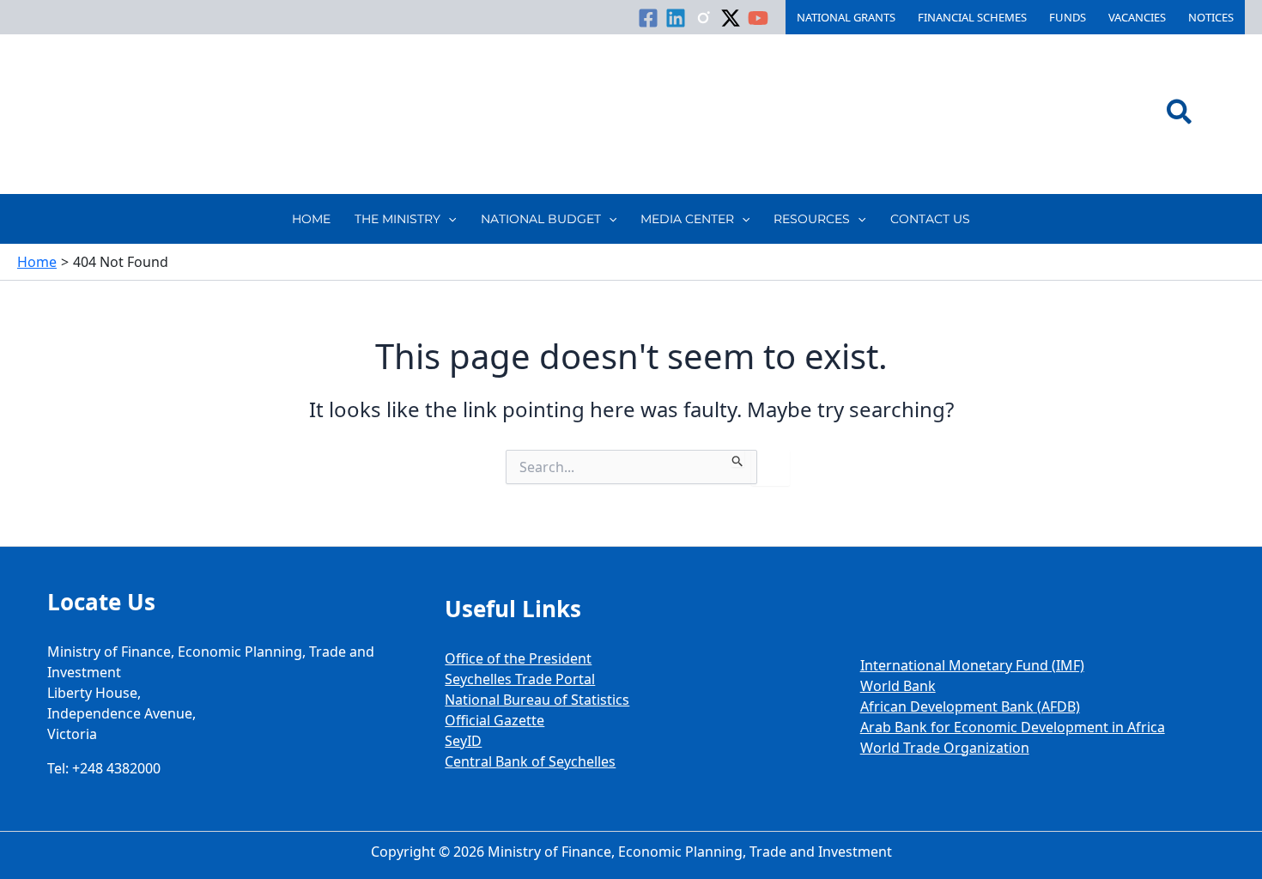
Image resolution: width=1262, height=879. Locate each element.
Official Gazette (494, 720)
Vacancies (1137, 17)
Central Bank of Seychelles (530, 761)
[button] (1180, 114)
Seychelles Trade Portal (520, 679)
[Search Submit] (737, 458)
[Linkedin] (675, 18)
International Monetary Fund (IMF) (972, 665)
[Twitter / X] (730, 18)
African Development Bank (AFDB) (970, 706)
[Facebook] (648, 18)
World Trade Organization (944, 747)
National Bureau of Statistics (537, 699)
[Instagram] (703, 18)
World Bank (898, 685)
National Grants (846, 17)
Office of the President (518, 658)
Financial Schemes (972, 17)
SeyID (463, 740)
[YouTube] (758, 18)
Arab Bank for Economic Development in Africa (1012, 727)
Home (311, 219)
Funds (1067, 17)
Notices (1211, 17)
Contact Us (930, 219)
